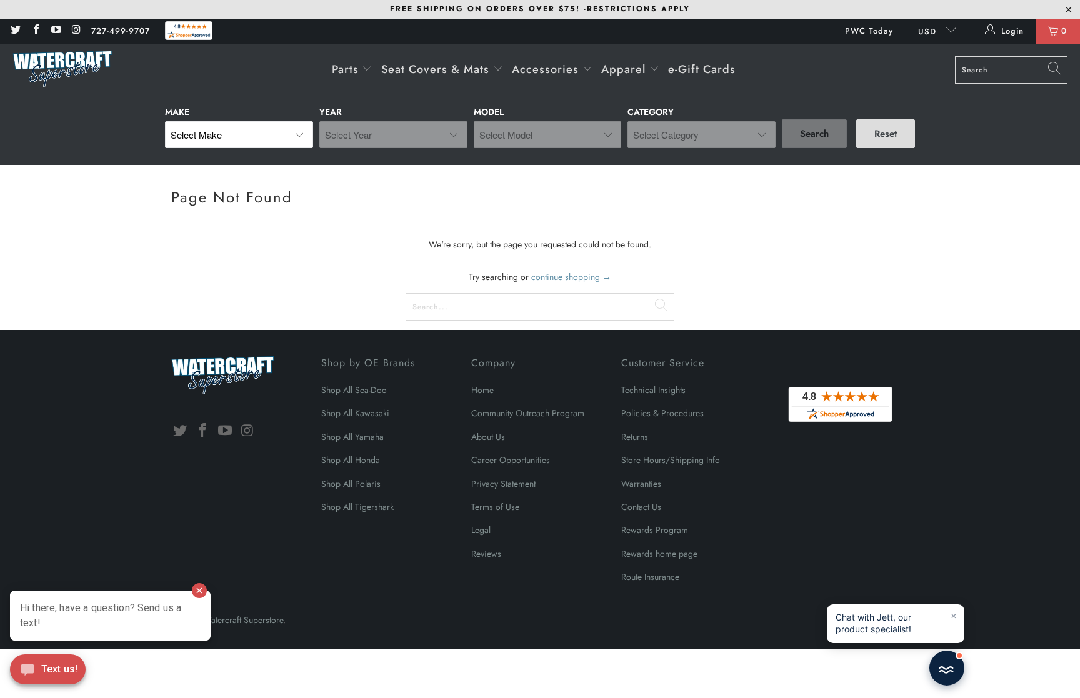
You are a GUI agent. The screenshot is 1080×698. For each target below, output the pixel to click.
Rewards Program (654, 530)
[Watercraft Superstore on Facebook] (35, 31)
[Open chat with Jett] (946, 668)
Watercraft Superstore (243, 620)
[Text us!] (48, 672)
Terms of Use (495, 507)
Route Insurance (650, 577)
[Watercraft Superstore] (62, 70)
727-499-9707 (120, 31)
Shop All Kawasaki (355, 413)
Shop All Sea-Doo (354, 390)
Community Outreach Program (527, 413)
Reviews (486, 553)
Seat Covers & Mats (437, 69)
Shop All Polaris (351, 483)
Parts (347, 69)
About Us (488, 437)
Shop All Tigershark (357, 507)
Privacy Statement (503, 483)
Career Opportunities (510, 460)
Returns (634, 437)
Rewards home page (659, 553)
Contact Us (641, 507)
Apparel (625, 69)
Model (489, 112)
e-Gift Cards (702, 69)
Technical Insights (653, 390)
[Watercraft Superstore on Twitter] (15, 31)
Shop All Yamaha (352, 437)
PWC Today (869, 31)
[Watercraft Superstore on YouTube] (55, 31)
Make (177, 112)
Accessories (547, 69)
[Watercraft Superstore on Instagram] (75, 31)
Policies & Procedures (662, 413)
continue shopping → (571, 277)
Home (482, 390)
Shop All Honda (350, 460)
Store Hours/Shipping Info (670, 460)
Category (651, 112)
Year (330, 112)
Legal (481, 530)
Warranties (641, 483)
